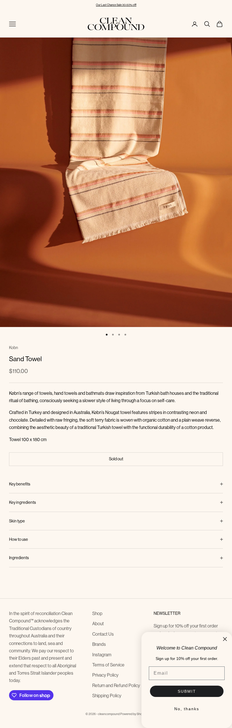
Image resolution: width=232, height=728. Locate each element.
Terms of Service (108, 665)
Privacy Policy (105, 675)
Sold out (116, 458)
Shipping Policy (106, 695)
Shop (97, 613)
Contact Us (103, 634)
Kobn (13, 347)
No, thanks (186, 709)
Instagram (101, 654)
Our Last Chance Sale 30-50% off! (116, 4)
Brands (99, 644)
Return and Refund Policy (116, 685)
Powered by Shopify (133, 714)
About (98, 623)
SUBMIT (187, 691)
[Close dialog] (225, 639)
